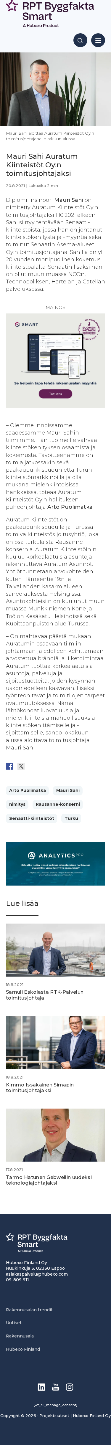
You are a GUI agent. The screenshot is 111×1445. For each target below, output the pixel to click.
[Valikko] (98, 40)
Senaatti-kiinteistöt (31, 818)
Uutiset (14, 1322)
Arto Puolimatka (27, 790)
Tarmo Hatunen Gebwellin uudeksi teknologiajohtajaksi (49, 1180)
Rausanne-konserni (58, 804)
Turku (71, 818)
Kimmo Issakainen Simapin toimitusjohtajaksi (40, 1087)
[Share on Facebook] (9, 766)
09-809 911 (17, 1279)
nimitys (17, 804)
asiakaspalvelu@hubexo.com (37, 1274)
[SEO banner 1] (55, 406)
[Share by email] (67, 766)
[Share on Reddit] (32, 766)
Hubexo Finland (23, 1349)
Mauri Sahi (68, 790)
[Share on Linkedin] (55, 766)
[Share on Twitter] (21, 766)
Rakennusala (20, 1336)
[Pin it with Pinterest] (44, 766)
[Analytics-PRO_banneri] (55, 884)
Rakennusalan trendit (29, 1309)
